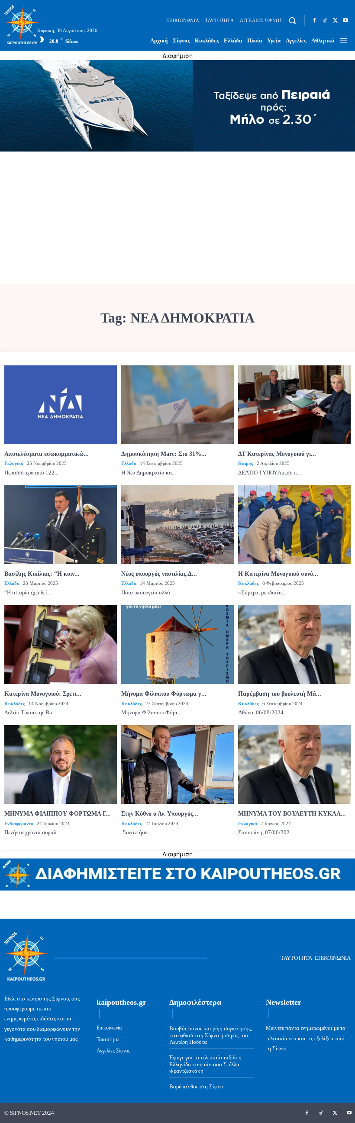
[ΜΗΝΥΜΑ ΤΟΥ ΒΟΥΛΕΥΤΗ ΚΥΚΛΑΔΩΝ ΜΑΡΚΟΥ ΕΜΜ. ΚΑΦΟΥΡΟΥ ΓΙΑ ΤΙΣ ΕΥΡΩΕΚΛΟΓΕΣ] (294, 764)
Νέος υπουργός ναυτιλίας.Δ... (159, 574)
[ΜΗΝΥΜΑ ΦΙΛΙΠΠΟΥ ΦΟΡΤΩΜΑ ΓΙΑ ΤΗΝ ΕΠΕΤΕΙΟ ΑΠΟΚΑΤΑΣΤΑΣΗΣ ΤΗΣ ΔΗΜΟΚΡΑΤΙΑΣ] (60, 764)
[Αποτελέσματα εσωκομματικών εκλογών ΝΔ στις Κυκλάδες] (60, 404)
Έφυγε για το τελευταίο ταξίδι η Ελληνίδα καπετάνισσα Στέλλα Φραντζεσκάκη (205, 1064)
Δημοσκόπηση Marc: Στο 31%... (164, 454)
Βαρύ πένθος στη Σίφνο (196, 1086)
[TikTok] (325, 20)
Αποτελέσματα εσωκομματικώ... (46, 454)
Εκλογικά (13, 463)
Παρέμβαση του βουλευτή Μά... (279, 694)
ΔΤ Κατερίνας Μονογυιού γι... (277, 454)
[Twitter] (335, 20)
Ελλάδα (128, 463)
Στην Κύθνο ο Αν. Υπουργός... (159, 813)
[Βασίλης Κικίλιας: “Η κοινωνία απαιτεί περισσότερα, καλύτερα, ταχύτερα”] (60, 524)
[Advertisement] (177, 218)
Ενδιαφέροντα (18, 823)
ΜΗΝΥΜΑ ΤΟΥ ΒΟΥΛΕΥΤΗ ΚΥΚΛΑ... (292, 813)
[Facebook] (314, 20)
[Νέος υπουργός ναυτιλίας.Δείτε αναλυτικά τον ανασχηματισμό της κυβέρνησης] (177, 524)
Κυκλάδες (248, 583)
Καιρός (245, 463)
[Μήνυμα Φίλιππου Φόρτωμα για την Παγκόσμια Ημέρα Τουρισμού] (177, 644)
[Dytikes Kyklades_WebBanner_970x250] (177, 149)
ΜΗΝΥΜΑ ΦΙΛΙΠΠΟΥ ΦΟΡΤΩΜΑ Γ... (57, 813)
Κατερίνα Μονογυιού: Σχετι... (42, 694)
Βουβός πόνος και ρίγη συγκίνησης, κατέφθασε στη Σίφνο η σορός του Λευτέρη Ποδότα (210, 1035)
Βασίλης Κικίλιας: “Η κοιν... (42, 574)
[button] (292, 20)
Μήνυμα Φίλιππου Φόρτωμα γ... (164, 694)
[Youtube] (345, 20)
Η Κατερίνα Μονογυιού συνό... (278, 574)
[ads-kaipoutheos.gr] (177, 888)
